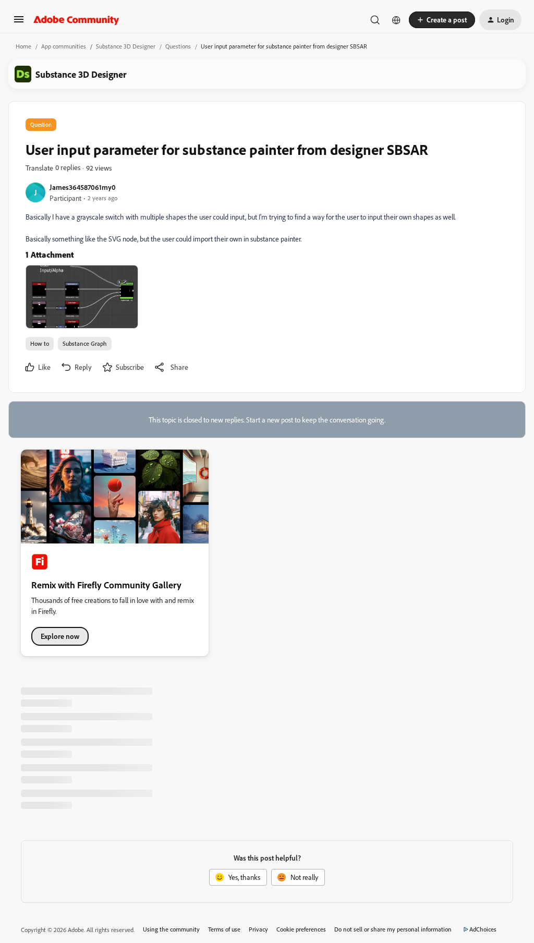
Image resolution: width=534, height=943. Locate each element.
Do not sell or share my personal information (393, 929)
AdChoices (482, 929)
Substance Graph (85, 343)
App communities (63, 46)
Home (23, 46)
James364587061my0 (83, 187)
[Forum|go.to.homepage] (76, 19)
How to (39, 343)
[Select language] (396, 19)
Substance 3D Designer (125, 46)
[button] (19, 22)
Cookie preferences (301, 929)
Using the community (171, 929)
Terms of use (224, 929)
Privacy (258, 929)
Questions (178, 46)
